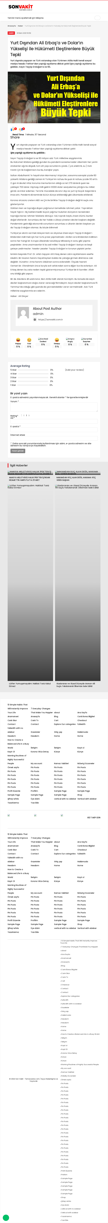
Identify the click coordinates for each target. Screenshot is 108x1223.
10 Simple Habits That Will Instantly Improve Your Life (18, 708)
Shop (79, 795)
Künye (57, 751)
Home (57, 736)
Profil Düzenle (14, 791)
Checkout (82, 720)
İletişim (34, 747)
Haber (11, 33)
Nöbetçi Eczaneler (85, 763)
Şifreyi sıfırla (13, 799)
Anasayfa (35, 716)
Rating (14, 415)
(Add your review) (74, 369)
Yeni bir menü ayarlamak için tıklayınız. (26, 18)
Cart (56, 720)
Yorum (14, 401)
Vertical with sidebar (87, 799)
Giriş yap (58, 732)
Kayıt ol (80, 747)
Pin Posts (35, 767)
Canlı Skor (12, 720)
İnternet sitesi (17, 434)
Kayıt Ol (11, 751)
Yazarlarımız (13, 802)
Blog (56, 716)
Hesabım (12, 736)
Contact (12, 724)
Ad (12, 417)
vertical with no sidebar (65, 799)
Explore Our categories (64, 724)
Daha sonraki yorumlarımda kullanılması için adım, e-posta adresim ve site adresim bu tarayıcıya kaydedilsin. (50, 444)
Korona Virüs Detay (40, 751)
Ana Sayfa (82, 712)
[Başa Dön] (103, 1218)
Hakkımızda (82, 732)
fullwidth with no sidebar (71, 1004)
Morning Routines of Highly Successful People (17, 759)
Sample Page (60, 791)
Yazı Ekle (35, 802)
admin (38, 314)
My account (36, 763)
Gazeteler (35, 732)
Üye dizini (35, 799)
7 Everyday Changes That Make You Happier (79, 947)
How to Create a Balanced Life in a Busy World (18, 744)
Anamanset (13, 716)
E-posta (15, 426)
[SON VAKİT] (21, 10)
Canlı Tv (34, 720)
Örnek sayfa (13, 767)
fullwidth (81, 724)
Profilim (34, 791)
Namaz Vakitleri (61, 763)
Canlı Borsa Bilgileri (86, 716)
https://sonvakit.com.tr (50, 319)
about (57, 712)
